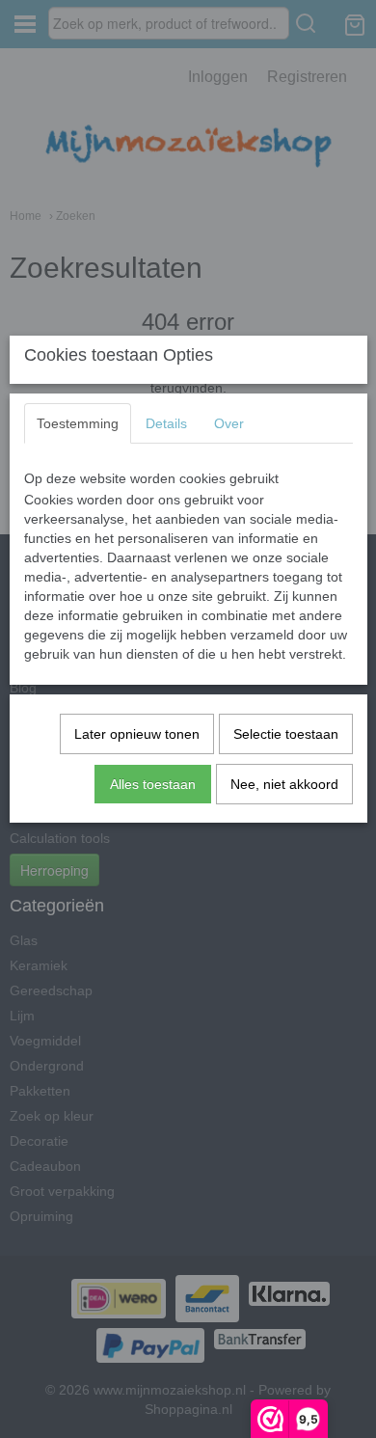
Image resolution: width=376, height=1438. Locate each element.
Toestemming (78, 423)
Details (166, 423)
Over (229, 423)
